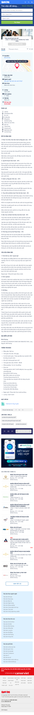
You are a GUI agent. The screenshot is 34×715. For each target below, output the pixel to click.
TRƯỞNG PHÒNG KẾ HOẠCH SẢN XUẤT (19, 517)
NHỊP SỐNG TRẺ (17, 678)
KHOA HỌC (23, 680)
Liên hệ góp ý (4, 709)
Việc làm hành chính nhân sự (10, 659)
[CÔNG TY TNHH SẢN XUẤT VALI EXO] (6, 566)
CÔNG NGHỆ (11, 680)
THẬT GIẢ (29, 683)
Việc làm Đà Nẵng (8, 632)
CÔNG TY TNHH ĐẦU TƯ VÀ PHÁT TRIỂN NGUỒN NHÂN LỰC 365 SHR (20, 529)
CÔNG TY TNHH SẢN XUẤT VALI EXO (19, 565)
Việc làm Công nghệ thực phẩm (11, 611)
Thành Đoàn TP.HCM (6, 706)
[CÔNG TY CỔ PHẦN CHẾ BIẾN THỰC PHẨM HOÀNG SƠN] (6, 486)
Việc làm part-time (8, 649)
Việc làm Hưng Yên (8, 636)
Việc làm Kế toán (7, 596)
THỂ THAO (23, 678)
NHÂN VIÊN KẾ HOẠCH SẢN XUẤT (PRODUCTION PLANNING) (19, 505)
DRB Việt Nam (13, 574)
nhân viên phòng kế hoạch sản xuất (11, 420)
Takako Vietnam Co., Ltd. (16, 497)
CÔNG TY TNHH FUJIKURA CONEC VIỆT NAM (20, 508)
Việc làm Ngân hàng (8, 603)
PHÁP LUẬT (4, 685)
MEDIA (4, 678)
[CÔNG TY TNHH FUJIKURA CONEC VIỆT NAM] (6, 507)
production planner (21, 424)
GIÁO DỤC (29, 678)
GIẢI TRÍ (17, 684)
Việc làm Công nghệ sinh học (10, 607)
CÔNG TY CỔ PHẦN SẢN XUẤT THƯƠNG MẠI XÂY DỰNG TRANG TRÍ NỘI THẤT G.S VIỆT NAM (20, 542)
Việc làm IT (6, 655)
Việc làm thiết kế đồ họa (9, 661)
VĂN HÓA (17, 682)
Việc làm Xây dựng (8, 599)
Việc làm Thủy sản (8, 609)
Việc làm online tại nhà (9, 647)
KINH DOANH (11, 678)
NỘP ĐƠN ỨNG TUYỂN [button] (17, 44)
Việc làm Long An (7, 630)
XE (10, 683)
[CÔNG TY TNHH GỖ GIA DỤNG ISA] (6, 477)
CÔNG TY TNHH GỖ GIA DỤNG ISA (18, 476)
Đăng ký (24, 6)
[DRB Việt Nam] (6, 575)
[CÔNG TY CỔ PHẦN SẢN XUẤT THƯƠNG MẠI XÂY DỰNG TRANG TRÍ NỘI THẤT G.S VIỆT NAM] (6, 540)
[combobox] (17, 10)
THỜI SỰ (4, 680)
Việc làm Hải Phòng (8, 634)
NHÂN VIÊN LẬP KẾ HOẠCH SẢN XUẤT (19, 494)
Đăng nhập (30, 6)
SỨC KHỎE (23, 683)
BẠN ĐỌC (29, 680)
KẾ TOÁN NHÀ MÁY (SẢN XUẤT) (19, 539)
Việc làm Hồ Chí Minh (8, 622)
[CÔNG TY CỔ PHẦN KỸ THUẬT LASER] (6, 519)
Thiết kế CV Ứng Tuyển (12, 403)
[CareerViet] (22, 673)
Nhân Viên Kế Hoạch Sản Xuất (18, 474)
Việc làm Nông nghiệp (9, 605)
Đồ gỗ (20, 81)
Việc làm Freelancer (8, 653)
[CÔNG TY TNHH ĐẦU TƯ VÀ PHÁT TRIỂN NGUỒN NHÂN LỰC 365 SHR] (6, 530)
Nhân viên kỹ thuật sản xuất (18, 563)
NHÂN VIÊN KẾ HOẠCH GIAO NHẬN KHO (20, 552)
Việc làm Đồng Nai (8, 628)
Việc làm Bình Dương (8, 626)
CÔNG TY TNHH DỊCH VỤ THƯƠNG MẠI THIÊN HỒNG (17, 40)
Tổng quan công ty (13, 49)
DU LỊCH (11, 685)
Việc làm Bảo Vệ (7, 601)
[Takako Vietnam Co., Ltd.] (6, 497)
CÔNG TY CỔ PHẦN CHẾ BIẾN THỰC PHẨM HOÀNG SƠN (20, 486)
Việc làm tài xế (7, 657)
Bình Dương (7, 57)
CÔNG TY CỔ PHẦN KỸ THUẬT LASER (19, 520)
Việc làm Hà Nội (7, 624)
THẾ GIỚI (4, 683)
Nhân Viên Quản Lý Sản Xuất (18, 572)
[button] (28, 2)
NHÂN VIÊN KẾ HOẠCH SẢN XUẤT (19, 483)
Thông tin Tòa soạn (5, 705)
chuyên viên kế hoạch (8, 424)
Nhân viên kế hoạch (16, 527)
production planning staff (9, 417)
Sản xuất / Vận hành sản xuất (11, 81)
